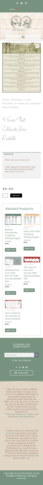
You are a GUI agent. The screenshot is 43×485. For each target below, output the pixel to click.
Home (5, 99)
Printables (16, 99)
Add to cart (16, 195)
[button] (23, 36)
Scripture (11, 433)
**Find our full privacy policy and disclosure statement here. (22, 415)
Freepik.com (23, 458)
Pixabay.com (32, 455)
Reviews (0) (8, 154)
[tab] (21, 154)
